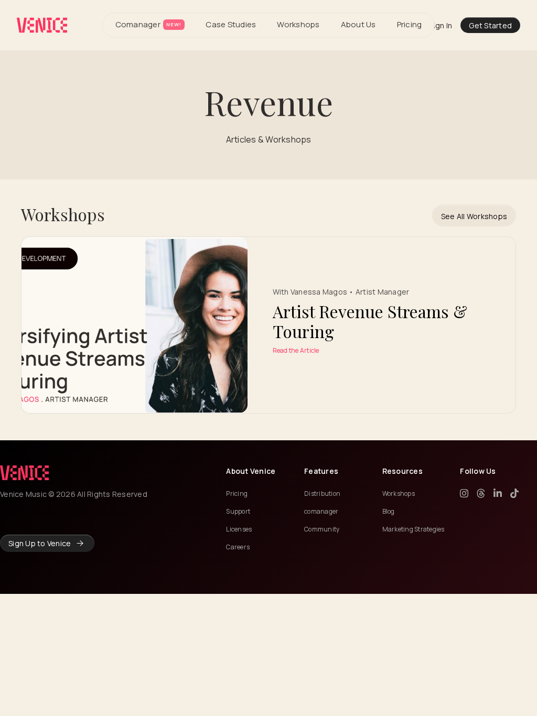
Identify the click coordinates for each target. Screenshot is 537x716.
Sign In (441, 25)
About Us (358, 24)
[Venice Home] (42, 25)
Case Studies (231, 24)
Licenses (239, 529)
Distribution (322, 493)
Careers (238, 547)
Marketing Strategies (413, 529)
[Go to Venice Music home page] (24, 472)
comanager (321, 511)
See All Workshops (474, 216)
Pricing (409, 24)
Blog (388, 511)
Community (321, 529)
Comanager (148, 24)
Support (238, 511)
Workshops (298, 24)
